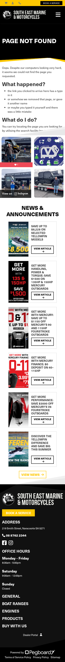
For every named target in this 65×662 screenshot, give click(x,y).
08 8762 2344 (16, 535)
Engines (10, 611)
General (11, 596)
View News (30, 474)
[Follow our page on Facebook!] (5, 544)
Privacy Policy (41, 657)
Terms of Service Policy (18, 657)
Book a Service (18, 513)
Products (12, 618)
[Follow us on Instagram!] (11, 544)
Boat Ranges (15, 603)
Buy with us (14, 625)
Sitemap (55, 657)
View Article (42, 248)
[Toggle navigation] (58, 14)
